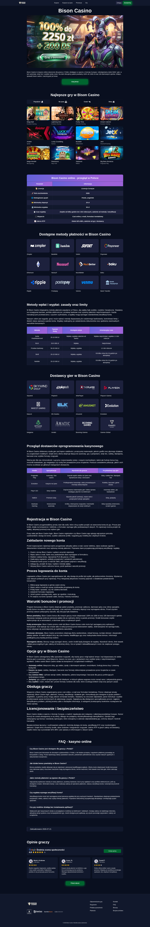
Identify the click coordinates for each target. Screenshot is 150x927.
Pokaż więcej (75, 883)
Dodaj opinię (112, 851)
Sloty (110, 101)
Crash (86, 101)
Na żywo (61, 101)
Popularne (37, 101)
